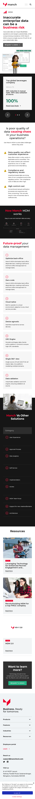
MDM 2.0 (9, 643)
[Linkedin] (8, 762)
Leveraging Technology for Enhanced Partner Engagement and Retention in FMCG (16, 567)
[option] (17, 93)
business (24, 32)
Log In (5, 749)
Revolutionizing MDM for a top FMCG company (17, 605)
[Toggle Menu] (26, 4)
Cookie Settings (17, 796)
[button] (30, 4)
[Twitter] (5, 762)
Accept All (17, 793)
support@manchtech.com (13, 759)
